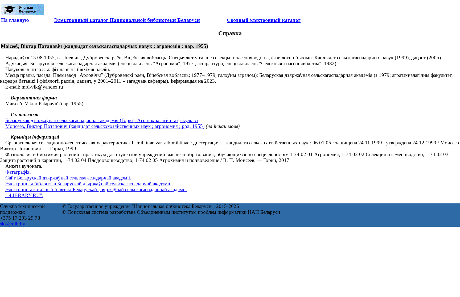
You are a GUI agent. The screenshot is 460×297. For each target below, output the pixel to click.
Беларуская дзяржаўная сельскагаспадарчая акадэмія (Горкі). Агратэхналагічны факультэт (101, 120)
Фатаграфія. (18, 172)
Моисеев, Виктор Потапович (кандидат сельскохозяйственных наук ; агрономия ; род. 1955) (104, 126)
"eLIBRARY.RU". (24, 195)
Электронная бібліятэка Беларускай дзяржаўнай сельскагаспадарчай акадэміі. (88, 183)
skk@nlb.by (12, 224)
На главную (15, 20)
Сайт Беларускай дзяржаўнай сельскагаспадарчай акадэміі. (68, 178)
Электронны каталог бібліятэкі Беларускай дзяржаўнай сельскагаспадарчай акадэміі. (96, 189)
